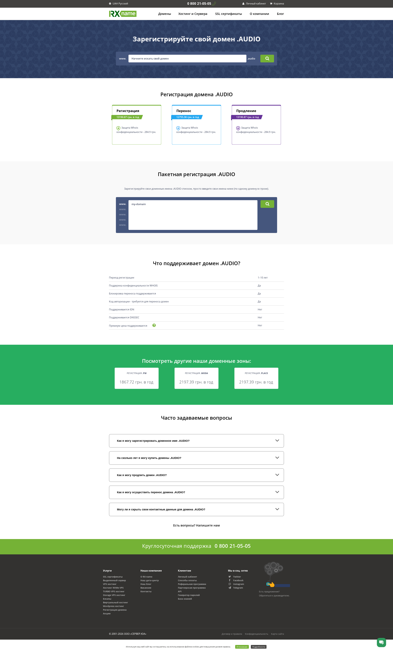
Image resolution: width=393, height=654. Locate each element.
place (264, 373)
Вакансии (145, 587)
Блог (280, 14)
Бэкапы (107, 598)
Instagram (238, 584)
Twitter (237, 576)
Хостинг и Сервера (192, 14)
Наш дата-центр (149, 580)
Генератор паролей (189, 595)
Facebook (238, 580)
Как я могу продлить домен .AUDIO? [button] (142, 475)
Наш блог (145, 584)
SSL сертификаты (228, 14)
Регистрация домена (114, 609)
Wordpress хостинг (113, 606)
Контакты (146, 591)
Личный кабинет (255, 3)
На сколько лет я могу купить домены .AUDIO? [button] (149, 458)
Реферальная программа (192, 584)
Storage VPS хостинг (114, 595)
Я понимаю (242, 646)
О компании (259, 14)
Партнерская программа (192, 587)
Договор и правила (232, 633)
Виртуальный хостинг (115, 602)
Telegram (238, 587)
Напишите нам (208, 525)
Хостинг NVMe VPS (113, 587)
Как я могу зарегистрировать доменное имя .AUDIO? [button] (153, 440)
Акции (107, 613)
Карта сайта (277, 633)
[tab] (196, 441)
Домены (164, 14)
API (180, 591)
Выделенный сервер (114, 580)
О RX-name (146, 576)
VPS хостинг (110, 584)
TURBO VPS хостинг (114, 591)
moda (204, 373)
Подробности (258, 646)
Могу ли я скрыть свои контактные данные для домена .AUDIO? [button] (161, 509)
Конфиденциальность (256, 633)
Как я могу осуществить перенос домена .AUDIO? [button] (151, 492)
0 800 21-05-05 (199, 3)
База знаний (185, 598)
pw (145, 373)
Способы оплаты (187, 580)
